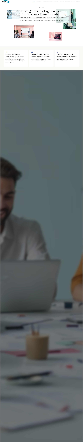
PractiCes (39, 1)
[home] (6, 2)
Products (56, 1)
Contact (73, 1)
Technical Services (47, 1)
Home (34, 1)
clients (61, 1)
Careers (78, 1)
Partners (67, 1)
